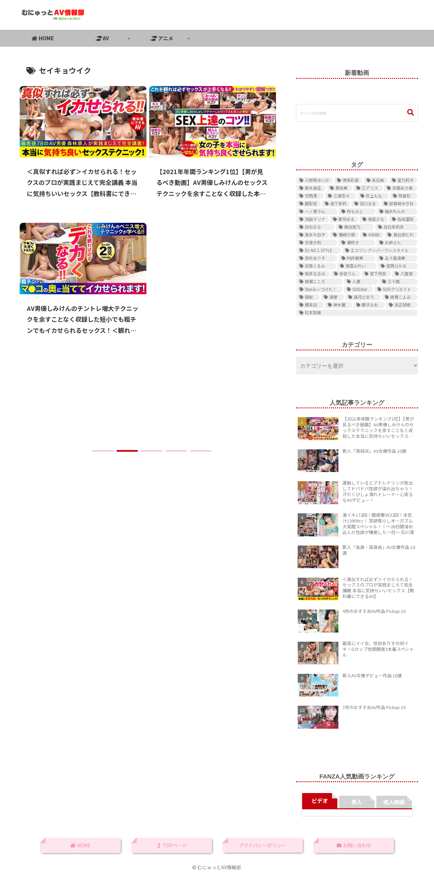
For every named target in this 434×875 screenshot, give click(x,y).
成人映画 (394, 802)
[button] (102, 451)
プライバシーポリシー (262, 845)
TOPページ (174, 845)
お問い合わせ (356, 845)
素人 (356, 802)
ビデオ (320, 800)
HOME (83, 845)
